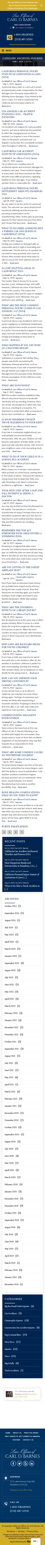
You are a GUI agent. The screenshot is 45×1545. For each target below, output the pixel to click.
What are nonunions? (16, 385)
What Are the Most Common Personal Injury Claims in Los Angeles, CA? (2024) (21, 308)
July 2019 (9, 1234)
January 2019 (10, 1277)
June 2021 (9, 1070)
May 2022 (9, 991)
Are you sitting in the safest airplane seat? (21, 569)
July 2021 (9, 1063)
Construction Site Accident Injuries (20, 1327)
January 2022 (11, 1020)
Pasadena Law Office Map (26, 1395)
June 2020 (9, 1156)
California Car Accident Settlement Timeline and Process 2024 (21, 853)
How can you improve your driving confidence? (19, 680)
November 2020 (12, 1120)
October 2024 (10, 906)
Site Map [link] (21, 1531)
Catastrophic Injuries (25, 577)
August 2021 (10, 1056)
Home (7, 1433)
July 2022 (9, 977)
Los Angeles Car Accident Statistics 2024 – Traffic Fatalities (18, 114)
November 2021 (11, 1034)
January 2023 (11, 956)
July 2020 (9, 1148)
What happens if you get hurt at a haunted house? (21, 347)
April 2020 (9, 1170)
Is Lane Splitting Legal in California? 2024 (18, 270)
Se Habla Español (24, 28)
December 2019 (11, 1198)
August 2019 (10, 1227)
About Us (17, 1433)
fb (13, 1463)
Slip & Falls (9, 1363)
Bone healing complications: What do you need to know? (21, 794)
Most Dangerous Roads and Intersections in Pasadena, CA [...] (21, 864)
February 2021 (11, 1098)
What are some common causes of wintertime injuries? (22, 754)
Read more (6, 106)
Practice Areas (31, 1433)
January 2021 (10, 1106)
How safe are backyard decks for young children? (21, 646)
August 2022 (10, 970)
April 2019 (9, 1255)
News (7, 1356)
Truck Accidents (12, 1370)
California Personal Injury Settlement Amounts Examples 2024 (22, 191)
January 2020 (11, 1191)
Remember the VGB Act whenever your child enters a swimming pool (22, 533)
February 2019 (11, 1270)
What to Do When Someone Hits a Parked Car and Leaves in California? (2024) (22, 231)
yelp (25, 1463)
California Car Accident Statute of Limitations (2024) (20, 153)
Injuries (18, 84)
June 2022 (9, 984)
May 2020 (9, 1163)
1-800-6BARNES (23, 34)
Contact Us (28, 1440)
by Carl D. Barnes (21, 848)
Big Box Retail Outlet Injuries (17, 1306)
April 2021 (9, 1084)
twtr (19, 1463)
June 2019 (9, 1241)
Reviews (16, 1440)
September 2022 (12, 963)
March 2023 (10, 949)
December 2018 (11, 1284)
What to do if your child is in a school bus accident (22, 458)
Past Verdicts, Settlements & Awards (22, 1436)
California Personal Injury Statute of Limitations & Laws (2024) (21, 74)
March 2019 (10, 1263)
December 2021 (11, 1027)
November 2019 (11, 1206)
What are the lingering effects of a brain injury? (19, 609)
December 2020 (12, 1113)
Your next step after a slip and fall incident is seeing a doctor (22, 493)
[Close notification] (41, 5)
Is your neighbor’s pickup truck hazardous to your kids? (22, 421)
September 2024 (12, 913)
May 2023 (9, 934)
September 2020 (12, 1134)
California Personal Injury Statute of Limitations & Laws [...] (22, 876)
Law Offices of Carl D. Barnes (25, 81)
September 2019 (12, 1220)
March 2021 (10, 1091)
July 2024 (9, 927)
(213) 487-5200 (24, 39)
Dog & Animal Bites (13, 1334)
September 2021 (12, 1048)
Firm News (9, 1342)
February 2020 (11, 1184)
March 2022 (10, 1006)
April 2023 (9, 941)
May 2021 (9, 1077)
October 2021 (10, 1041)
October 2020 (11, 1127)
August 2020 (10, 1141)
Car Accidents (11, 1313)
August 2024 (10, 920)
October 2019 (10, 1213)
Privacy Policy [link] (32, 1531)
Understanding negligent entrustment (19, 717)
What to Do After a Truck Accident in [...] (22, 887)
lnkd (31, 1463)
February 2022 (11, 1013)
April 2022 (9, 999)
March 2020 (10, 1177)
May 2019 (9, 1248)
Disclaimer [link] (11, 1531)
